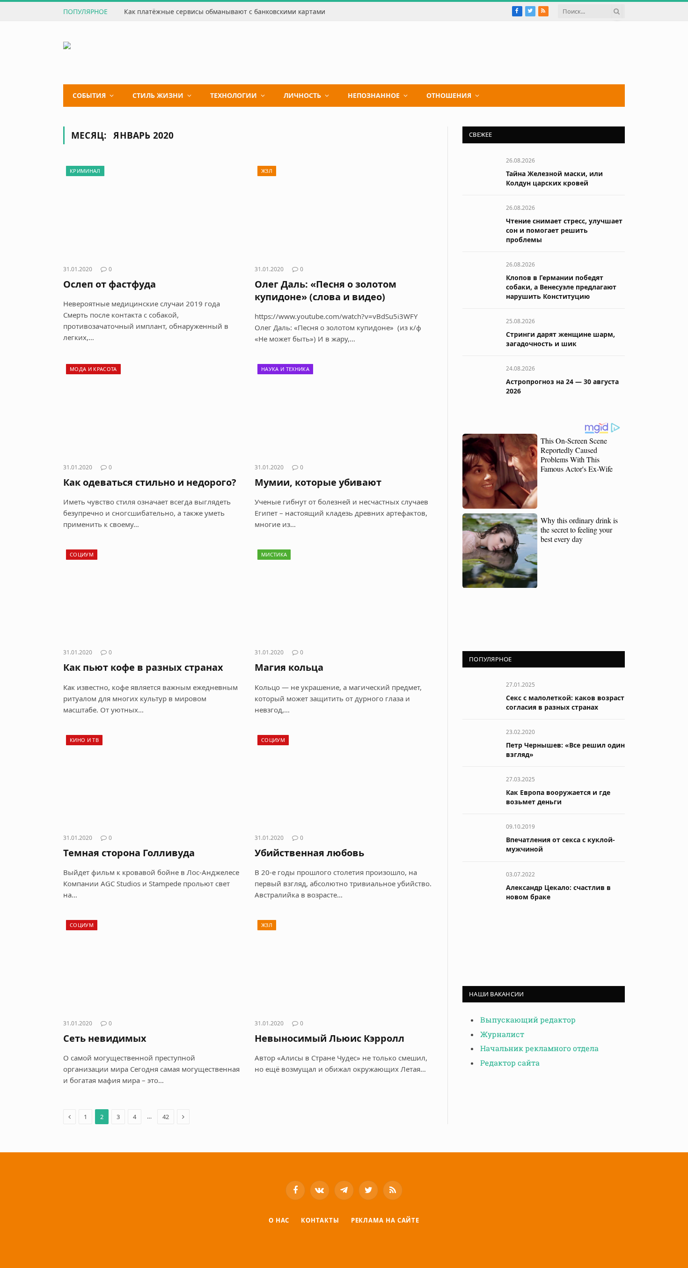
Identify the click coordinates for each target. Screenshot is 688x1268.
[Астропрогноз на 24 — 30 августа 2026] (480, 378)
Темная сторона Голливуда (129, 852)
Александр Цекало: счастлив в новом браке (558, 892)
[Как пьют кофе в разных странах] (152, 594)
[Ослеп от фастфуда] (152, 210)
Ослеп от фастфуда (109, 284)
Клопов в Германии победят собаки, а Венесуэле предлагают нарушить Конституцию (561, 287)
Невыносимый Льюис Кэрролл (329, 1038)
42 (165, 1116)
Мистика (274, 554)
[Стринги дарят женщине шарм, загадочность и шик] (480, 331)
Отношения (448, 95)
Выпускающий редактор (528, 1020)
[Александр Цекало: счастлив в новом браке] (480, 884)
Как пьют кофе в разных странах (143, 667)
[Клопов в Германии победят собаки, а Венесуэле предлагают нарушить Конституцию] (480, 275)
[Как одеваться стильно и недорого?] (152, 408)
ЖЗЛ (266, 170)
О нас (279, 1220)
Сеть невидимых (104, 1038)
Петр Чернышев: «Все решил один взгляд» (565, 750)
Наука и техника (285, 368)
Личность (302, 95)
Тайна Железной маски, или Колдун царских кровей (554, 178)
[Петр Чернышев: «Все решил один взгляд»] (480, 742)
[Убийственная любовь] (343, 779)
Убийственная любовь (309, 852)
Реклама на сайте (385, 1220)
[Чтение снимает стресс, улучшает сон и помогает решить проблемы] (480, 218)
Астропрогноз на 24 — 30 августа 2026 (562, 386)
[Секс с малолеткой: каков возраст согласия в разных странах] (480, 695)
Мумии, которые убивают (318, 482)
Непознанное (374, 95)
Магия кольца (289, 667)
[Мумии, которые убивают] (343, 408)
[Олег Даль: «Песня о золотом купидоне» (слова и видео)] (343, 210)
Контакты (320, 1220)
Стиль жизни (157, 95)
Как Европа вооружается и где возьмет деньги (558, 797)
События (89, 95)
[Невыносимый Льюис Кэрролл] (343, 964)
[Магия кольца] (343, 594)
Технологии (233, 95)
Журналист (502, 1034)
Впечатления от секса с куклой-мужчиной (560, 844)
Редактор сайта (510, 1063)
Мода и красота (93, 368)
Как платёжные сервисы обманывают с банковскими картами (224, 11)
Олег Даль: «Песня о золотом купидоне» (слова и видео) (325, 290)
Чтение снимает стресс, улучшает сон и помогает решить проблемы (564, 230)
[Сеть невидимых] (152, 964)
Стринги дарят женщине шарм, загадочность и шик (560, 339)
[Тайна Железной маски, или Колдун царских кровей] (480, 171)
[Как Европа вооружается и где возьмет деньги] (480, 789)
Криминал (85, 170)
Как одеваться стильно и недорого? (149, 482)
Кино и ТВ (84, 739)
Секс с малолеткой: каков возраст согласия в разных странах (565, 702)
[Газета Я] (133, 52)
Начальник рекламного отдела (539, 1049)
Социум (82, 554)
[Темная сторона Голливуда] (152, 779)
